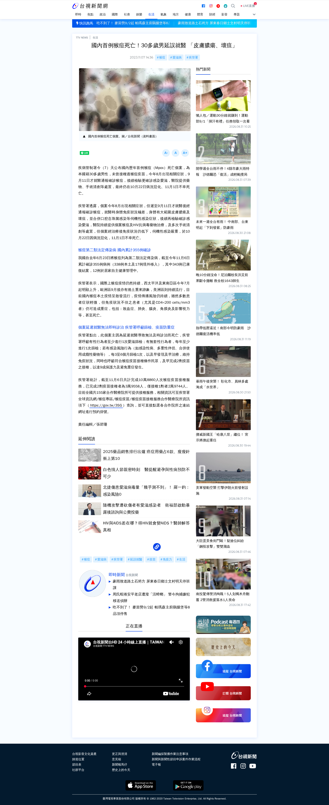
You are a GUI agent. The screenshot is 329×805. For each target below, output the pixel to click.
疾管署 (193, 57)
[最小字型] (166, 153)
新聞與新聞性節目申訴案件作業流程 (176, 759)
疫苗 (152, 559)
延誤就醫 (136, 559)
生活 (95, 37)
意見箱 (116, 759)
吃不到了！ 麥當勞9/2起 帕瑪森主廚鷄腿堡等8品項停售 (151, 610)
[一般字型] (175, 153)
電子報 (156, 765)
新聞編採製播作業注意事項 (170, 754)
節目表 (76, 765)
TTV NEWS (82, 37)
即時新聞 (117, 574)
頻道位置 (78, 759)
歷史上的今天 (121, 770)
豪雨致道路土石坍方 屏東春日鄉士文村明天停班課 (151, 584)
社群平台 (78, 770)
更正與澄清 (119, 754)
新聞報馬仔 (119, 765)
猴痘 (162, 57)
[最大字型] (185, 153)
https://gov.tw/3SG (106, 405)
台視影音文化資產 (84, 754)
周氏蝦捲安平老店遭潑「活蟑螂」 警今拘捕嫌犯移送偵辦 (151, 597)
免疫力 (167, 559)
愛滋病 (177, 57)
